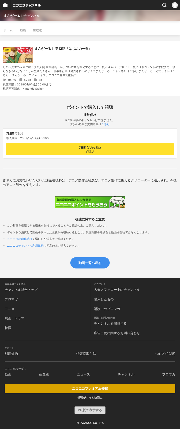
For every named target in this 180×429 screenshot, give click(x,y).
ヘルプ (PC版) (164, 354)
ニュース (83, 374)
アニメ (10, 309)
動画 (23, 30)
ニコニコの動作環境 (19, 239)
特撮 (8, 328)
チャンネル (126, 374)
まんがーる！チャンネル (22, 16)
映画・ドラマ (14, 318)
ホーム (8, 30)
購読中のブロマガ (107, 309)
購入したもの (104, 299)
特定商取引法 (86, 354)
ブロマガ (11, 299)
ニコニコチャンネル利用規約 (25, 245)
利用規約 (11, 354)
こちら (105, 124)
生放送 (37, 30)
